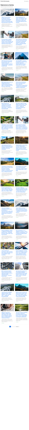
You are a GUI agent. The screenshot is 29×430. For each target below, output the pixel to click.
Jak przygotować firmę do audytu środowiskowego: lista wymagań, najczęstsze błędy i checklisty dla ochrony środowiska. (7, 147)
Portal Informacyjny (5, 1)
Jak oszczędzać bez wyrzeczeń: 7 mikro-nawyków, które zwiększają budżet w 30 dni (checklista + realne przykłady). (7, 252)
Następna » (17, 326)
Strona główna (26, 1)
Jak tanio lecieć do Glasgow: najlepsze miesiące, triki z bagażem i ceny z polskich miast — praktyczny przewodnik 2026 (7, 294)
